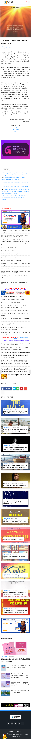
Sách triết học (16, 383)
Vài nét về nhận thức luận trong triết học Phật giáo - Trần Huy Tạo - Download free (14, 484)
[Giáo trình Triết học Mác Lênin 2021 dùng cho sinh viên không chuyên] (5, 684)
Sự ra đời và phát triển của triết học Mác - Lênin (20, 691)
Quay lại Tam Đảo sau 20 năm (8, 250)
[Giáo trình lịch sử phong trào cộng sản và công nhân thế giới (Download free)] (15, 589)
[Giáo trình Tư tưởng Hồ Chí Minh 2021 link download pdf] (15, 648)
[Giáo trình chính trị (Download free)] (15, 535)
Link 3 (15, 131)
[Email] (25, 388)
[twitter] (12, 723)
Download (7, 383)
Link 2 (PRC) (15, 129)
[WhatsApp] (17, 388)
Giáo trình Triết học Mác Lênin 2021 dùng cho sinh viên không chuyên (20, 683)
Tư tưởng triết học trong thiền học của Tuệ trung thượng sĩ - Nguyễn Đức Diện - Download (15, 448)
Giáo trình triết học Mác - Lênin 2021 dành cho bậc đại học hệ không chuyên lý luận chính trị (20, 675)
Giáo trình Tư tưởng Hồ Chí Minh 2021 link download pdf (15, 660)
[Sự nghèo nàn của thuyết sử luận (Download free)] (15, 499)
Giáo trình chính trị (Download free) (13, 539)
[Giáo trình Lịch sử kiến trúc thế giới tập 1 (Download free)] (15, 553)
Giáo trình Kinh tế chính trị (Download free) (15, 576)
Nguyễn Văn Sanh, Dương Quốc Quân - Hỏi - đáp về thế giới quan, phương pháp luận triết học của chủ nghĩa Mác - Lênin (15, 520)
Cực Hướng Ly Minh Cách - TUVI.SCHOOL (11, 260)
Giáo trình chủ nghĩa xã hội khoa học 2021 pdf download (20, 666)
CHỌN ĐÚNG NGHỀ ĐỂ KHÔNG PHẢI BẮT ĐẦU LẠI (13, 257)
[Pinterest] (21, 388)
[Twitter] (14, 388)
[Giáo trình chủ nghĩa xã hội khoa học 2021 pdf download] (5, 668)
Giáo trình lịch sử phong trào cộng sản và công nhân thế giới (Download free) (14, 593)
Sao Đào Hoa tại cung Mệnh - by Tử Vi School (12, 254)
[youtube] (15, 723)
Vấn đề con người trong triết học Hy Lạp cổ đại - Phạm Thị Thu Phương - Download (15, 466)
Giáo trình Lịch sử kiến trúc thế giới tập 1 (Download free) (14, 557)
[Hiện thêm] (2, 392)
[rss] (22, 723)
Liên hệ (26, 734)
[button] (1, 2)
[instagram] (19, 723)
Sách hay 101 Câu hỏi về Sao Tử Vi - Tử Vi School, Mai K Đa (15, 268)
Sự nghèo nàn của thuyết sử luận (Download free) (15, 186)
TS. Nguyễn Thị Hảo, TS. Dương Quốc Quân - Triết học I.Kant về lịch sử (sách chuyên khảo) (15, 611)
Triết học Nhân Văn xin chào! (15, 734)
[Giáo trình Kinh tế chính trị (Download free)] (15, 571)
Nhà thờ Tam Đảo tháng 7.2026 (8, 247)
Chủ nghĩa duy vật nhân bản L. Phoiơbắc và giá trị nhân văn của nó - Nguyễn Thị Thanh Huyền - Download (15, 197)
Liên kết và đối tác (15, 736)
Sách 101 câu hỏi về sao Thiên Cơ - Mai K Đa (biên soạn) (14, 310)
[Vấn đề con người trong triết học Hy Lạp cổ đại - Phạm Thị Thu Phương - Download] (15, 462)
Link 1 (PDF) (15, 127)
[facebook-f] (8, 723)
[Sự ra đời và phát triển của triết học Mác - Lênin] (5, 693)
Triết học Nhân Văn (17, 731)
